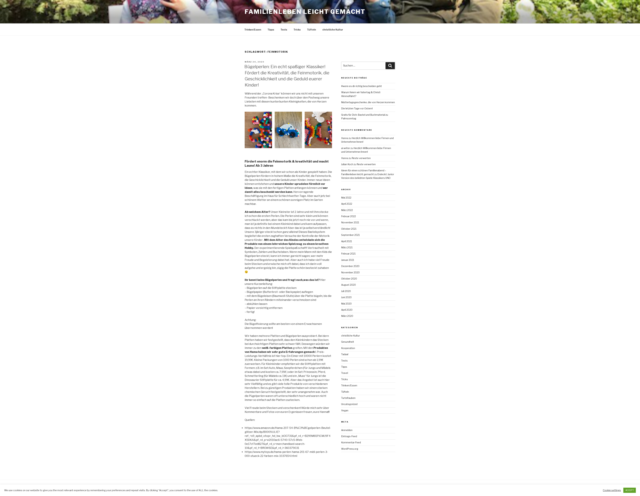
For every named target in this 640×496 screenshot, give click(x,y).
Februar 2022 (348, 216)
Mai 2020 (346, 303)
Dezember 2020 (350, 266)
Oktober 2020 (349, 278)
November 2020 (350, 272)
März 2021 (346, 247)
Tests (283, 29)
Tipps (271, 29)
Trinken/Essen (252, 29)
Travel (344, 373)
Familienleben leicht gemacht (305, 11)
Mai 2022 (346, 197)
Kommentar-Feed (351, 442)
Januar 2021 (347, 259)
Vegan (344, 410)
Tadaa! (344, 354)
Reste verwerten (361, 158)
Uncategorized (349, 404)
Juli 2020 (346, 291)
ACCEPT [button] (629, 490)
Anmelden (346, 430)
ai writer (345, 148)
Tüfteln (311, 29)
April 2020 (346, 309)
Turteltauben (348, 397)
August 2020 (348, 284)
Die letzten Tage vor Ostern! (357, 108)
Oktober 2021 (348, 228)
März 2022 (347, 210)
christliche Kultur (332, 29)
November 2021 (350, 222)
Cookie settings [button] (612, 490)
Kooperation (348, 348)
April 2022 (346, 203)
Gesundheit (347, 341)
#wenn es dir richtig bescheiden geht (361, 86)
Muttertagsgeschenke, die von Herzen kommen (368, 102)
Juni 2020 (346, 297)
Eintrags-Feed (349, 436)
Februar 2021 (348, 253)
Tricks (297, 29)
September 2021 (350, 235)
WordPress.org (349, 448)
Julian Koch (347, 164)
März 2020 (347, 315)
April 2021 (346, 241)
